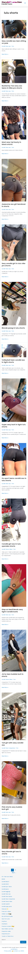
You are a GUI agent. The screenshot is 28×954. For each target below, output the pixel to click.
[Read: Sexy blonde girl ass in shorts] (14, 836)
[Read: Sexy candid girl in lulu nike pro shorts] (14, 242)
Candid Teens (6, 4)
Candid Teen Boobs (7, 896)
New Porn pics (6, 919)
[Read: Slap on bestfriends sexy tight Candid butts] (14, 585)
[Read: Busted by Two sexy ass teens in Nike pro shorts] (14, 71)
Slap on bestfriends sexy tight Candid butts (12, 610)
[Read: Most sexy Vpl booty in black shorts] (14, 122)
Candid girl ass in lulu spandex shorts (11, 545)
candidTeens (14, 949)
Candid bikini (5, 884)
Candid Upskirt (6, 904)
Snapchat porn (6, 933)
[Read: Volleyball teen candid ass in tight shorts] (14, 350)
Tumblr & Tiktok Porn (7, 936)
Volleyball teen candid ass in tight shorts (13, 361)
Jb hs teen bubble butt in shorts (12, 675)
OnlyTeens (4, 923)
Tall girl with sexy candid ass (12, 744)
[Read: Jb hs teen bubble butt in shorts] (14, 650)
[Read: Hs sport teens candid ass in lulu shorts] (14, 459)
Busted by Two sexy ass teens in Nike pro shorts (12, 87)
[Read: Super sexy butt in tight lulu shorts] (14, 400)
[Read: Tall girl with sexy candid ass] (14, 716)
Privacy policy (8, 951)
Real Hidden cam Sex (7, 928)
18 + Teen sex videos (7, 876)
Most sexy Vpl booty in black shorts (11, 143)
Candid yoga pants (7, 906)
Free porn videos (6, 911)
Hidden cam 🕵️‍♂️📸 (6, 914)
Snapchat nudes (6, 931)
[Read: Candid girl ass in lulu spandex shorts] (14, 519)
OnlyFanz (4, 921)
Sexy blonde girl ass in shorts (11, 852)
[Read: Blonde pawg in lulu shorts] (14, 303)
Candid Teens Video (7, 549)
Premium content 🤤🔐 (8, 926)
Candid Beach (5, 881)
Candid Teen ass (6, 46)
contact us (17, 951)
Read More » (5, 54)
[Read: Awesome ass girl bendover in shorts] (14, 180)
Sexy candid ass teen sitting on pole (14, 42)
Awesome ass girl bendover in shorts (14, 205)
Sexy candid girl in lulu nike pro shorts (13, 264)
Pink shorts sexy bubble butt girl (12, 808)
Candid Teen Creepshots (8, 748)
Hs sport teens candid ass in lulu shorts (14, 479)
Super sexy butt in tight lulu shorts (14, 425)
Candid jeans (5, 889)
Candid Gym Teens (7, 886)
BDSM (3, 879)
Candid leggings (6, 891)
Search (4, 939)
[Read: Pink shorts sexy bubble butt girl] (14, 782)
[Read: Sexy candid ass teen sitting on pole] (14, 29)
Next (14, 872)
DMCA (22, 951)
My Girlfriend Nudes (7, 916)
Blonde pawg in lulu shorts (13, 328)
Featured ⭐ (5, 909)
